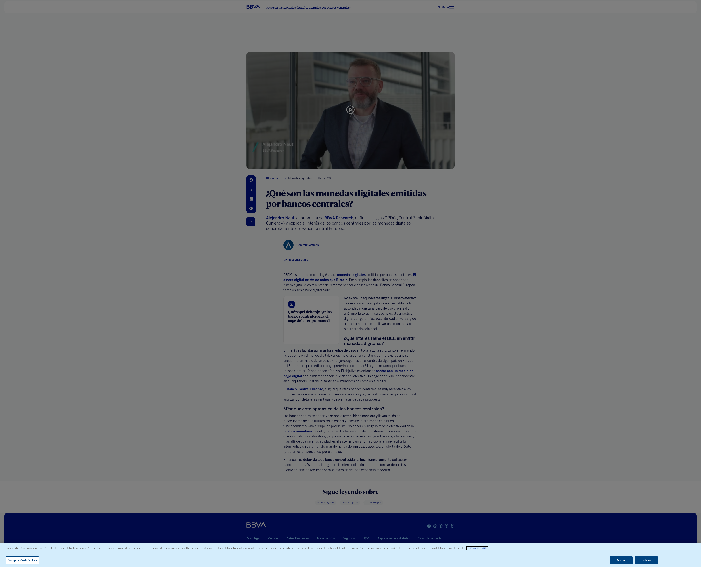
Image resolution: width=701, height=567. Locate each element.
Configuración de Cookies (22, 560)
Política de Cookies (477, 548)
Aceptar (621, 560)
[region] (350, 555)
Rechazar (646, 560)
